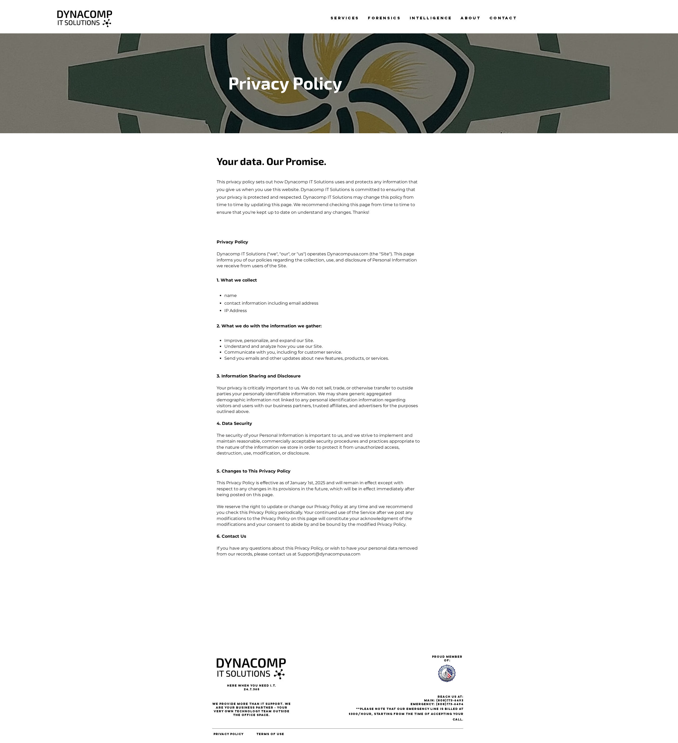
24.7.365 (252, 689)
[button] (345, 18)
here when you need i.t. (251, 685)
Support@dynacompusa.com (329, 554)
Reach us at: (450, 696)
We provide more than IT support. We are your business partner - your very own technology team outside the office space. (251, 709)
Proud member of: (447, 658)
